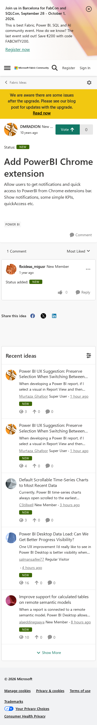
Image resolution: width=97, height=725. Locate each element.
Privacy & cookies (50, 690)
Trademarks (13, 701)
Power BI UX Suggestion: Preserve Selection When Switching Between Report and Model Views (52, 374)
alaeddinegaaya (31, 621)
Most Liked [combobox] (78, 251)
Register (68, 67)
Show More (51, 652)
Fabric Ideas (18, 82)
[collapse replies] (48, 262)
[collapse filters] (88, 355)
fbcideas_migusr (32, 266)
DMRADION (30, 126)
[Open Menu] (89, 82)
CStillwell (26, 504)
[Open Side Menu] (7, 68)
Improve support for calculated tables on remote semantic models (54, 599)
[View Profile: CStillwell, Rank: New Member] (11, 483)
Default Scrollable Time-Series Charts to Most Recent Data (53, 482)
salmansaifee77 (31, 559)
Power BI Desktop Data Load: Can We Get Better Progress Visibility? (53, 536)
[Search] (54, 68)
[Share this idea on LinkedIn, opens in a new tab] (54, 316)
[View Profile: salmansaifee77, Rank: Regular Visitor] (11, 537)
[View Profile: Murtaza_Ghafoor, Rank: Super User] (11, 375)
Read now (42, 113)
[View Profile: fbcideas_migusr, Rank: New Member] (11, 269)
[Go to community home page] (32, 67)
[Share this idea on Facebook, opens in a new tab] (32, 316)
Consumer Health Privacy (25, 716)
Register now (17, 49)
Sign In (85, 67)
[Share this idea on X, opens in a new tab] (43, 316)
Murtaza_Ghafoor (33, 396)
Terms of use (80, 690)
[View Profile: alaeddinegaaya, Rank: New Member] (11, 600)
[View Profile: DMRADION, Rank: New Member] (11, 129)
